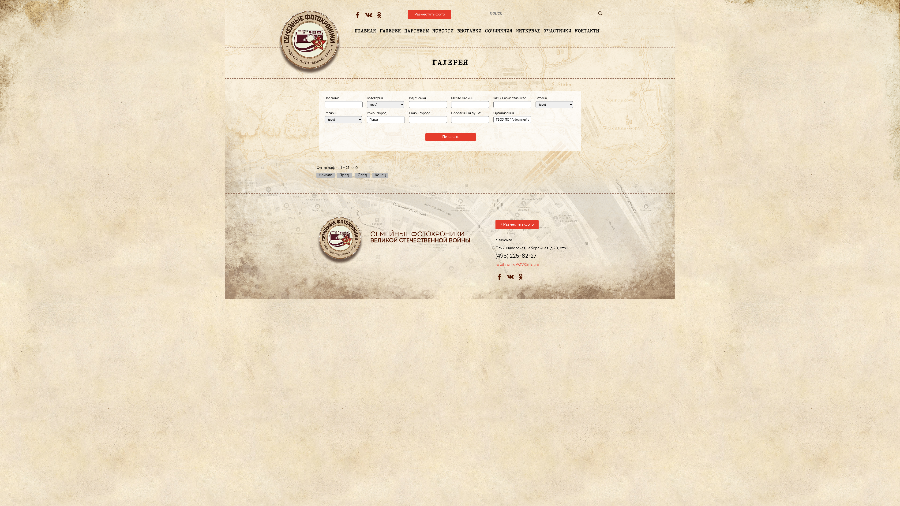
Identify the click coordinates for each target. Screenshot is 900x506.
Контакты (587, 31)
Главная (365, 31)
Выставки (469, 31)
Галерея (390, 31)
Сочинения (498, 31)
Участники (557, 31)
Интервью (528, 31)
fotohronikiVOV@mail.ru (517, 265)
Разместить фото (429, 14)
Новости (443, 31)
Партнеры (416, 31)
